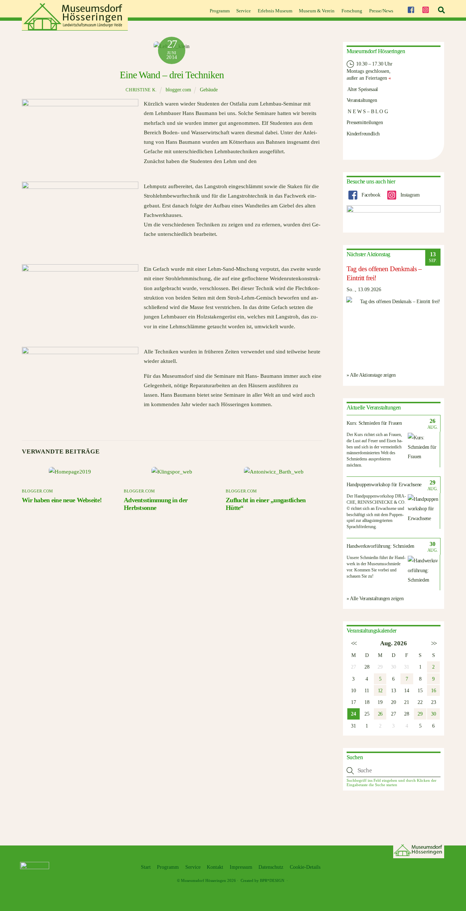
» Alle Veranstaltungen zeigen (375, 598)
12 (380, 690)
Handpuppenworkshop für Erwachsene (384, 484)
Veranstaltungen (362, 100)
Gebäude (209, 89)
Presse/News (381, 10)
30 (433, 714)
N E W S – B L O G (367, 111)
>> (433, 643)
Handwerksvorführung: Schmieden (381, 546)
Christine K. (141, 89)
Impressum (241, 867)
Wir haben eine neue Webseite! (62, 500)
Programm (220, 10)
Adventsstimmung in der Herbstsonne (155, 503)
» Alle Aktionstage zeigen (371, 375)
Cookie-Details (305, 867)
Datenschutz (270, 867)
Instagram (409, 195)
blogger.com (178, 89)
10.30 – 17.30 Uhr (373, 64)
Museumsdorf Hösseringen (203, 880)
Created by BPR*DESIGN (262, 880)
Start (146, 867)
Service (243, 10)
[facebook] (410, 9)
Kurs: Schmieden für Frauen (374, 423)
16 (433, 690)
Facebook (370, 195)
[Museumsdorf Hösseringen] (75, 27)
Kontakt (215, 867)
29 (420, 714)
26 (380, 714)
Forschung (351, 10)
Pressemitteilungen (365, 122)
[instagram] (425, 9)
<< (353, 643)
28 (366, 667)
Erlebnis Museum (275, 10)
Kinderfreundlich (363, 133)
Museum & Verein (317, 10)
